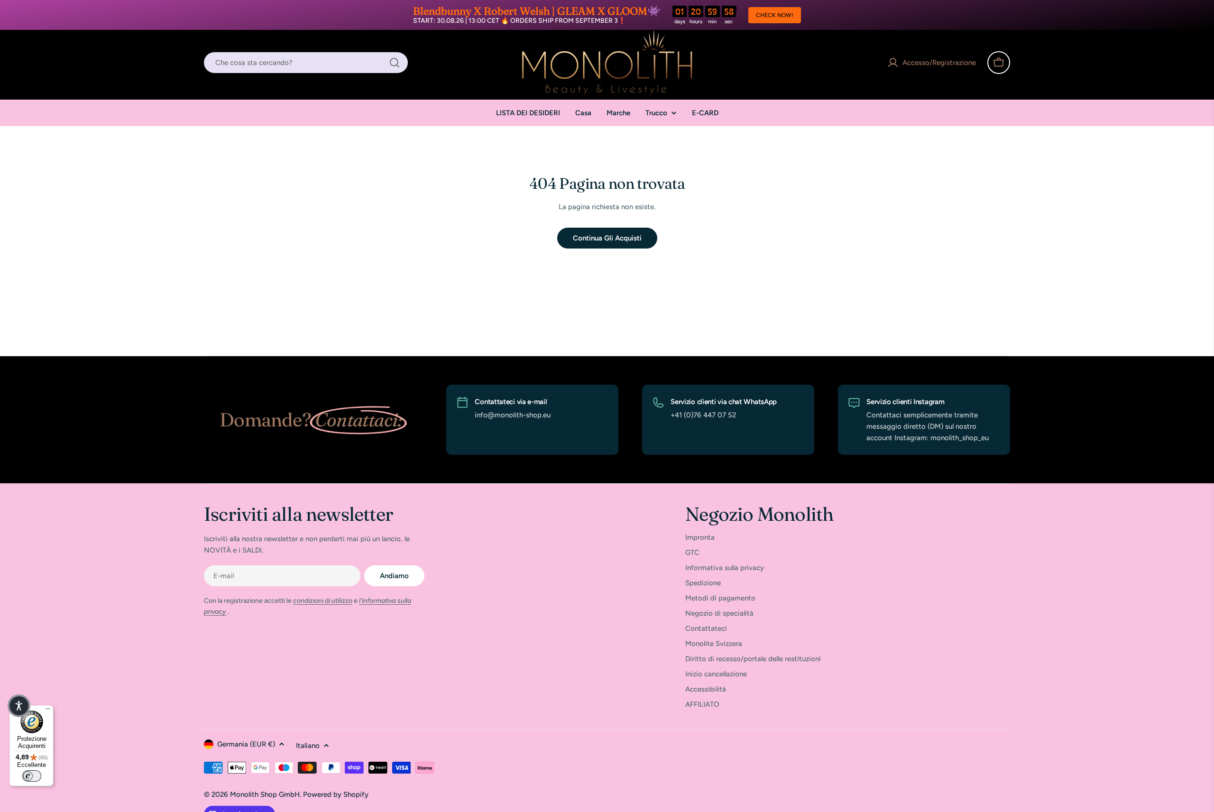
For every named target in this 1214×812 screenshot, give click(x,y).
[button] (19, 705)
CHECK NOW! (774, 15)
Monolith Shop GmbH (265, 794)
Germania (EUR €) (246, 744)
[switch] (31, 776)
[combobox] (306, 62)
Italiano (308, 745)
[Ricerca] (394, 62)
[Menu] (48, 711)
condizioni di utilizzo (322, 601)
